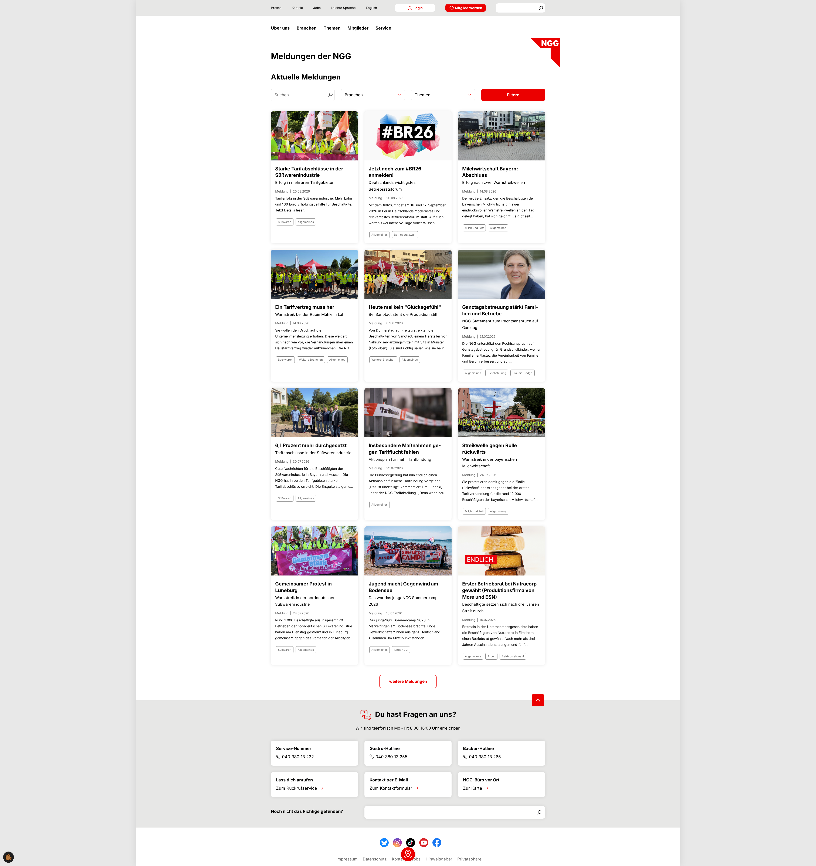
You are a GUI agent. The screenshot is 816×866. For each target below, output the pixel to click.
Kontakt (297, 8)
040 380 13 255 (391, 756)
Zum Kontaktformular (391, 788)
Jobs (317, 8)
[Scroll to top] (538, 700)
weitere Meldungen (408, 681)
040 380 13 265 (485, 756)
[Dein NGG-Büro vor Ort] (408, 854)
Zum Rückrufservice (296, 788)
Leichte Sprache (343, 8)
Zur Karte (472, 788)
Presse (276, 8)
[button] (281, 28)
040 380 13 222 (298, 756)
